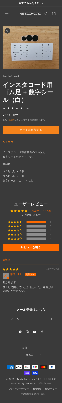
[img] (11, 269)
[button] (7, 13)
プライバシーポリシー (19, 389)
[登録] (51, 319)
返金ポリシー (45, 383)
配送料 (12, 120)
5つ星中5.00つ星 (40, 211)
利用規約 (37, 389)
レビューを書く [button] (31, 247)
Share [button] (9, 142)
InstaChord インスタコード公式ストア (36, 379)
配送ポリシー (51, 389)
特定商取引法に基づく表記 (33, 394)
